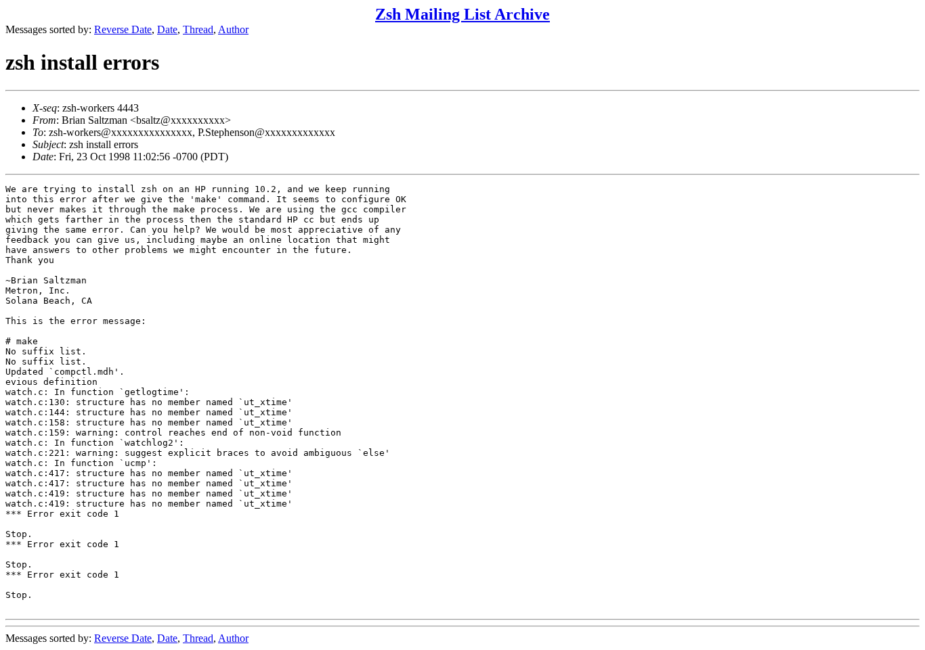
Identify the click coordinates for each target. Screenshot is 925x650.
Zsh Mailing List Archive (462, 14)
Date (167, 29)
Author (233, 29)
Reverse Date (123, 29)
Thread (198, 29)
